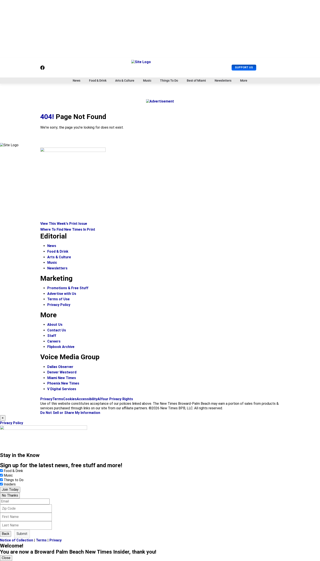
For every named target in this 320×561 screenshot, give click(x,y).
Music (147, 80)
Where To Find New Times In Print (67, 229)
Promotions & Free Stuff (67, 288)
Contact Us (56, 330)
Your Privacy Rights (117, 399)
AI (99, 399)
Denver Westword (61, 372)
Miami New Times (61, 378)
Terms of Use (58, 299)
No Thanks (10, 495)
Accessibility (87, 399)
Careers (54, 341)
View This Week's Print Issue (63, 224)
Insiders (10, 484)
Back (5, 534)
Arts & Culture (124, 80)
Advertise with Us (61, 294)
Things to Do (14, 480)
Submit (22, 534)
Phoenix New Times (63, 383)
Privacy (46, 399)
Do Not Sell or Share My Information (70, 413)
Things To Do (169, 80)
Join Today (10, 489)
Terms (57, 399)
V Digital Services (61, 389)
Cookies (70, 399)
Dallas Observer (60, 367)
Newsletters (223, 80)
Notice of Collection (16, 540)
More (243, 80)
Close (6, 558)
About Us (54, 324)
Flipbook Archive (60, 347)
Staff (51, 336)
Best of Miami (196, 80)
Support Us (244, 67)
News (76, 80)
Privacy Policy (58, 305)
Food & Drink (97, 80)
